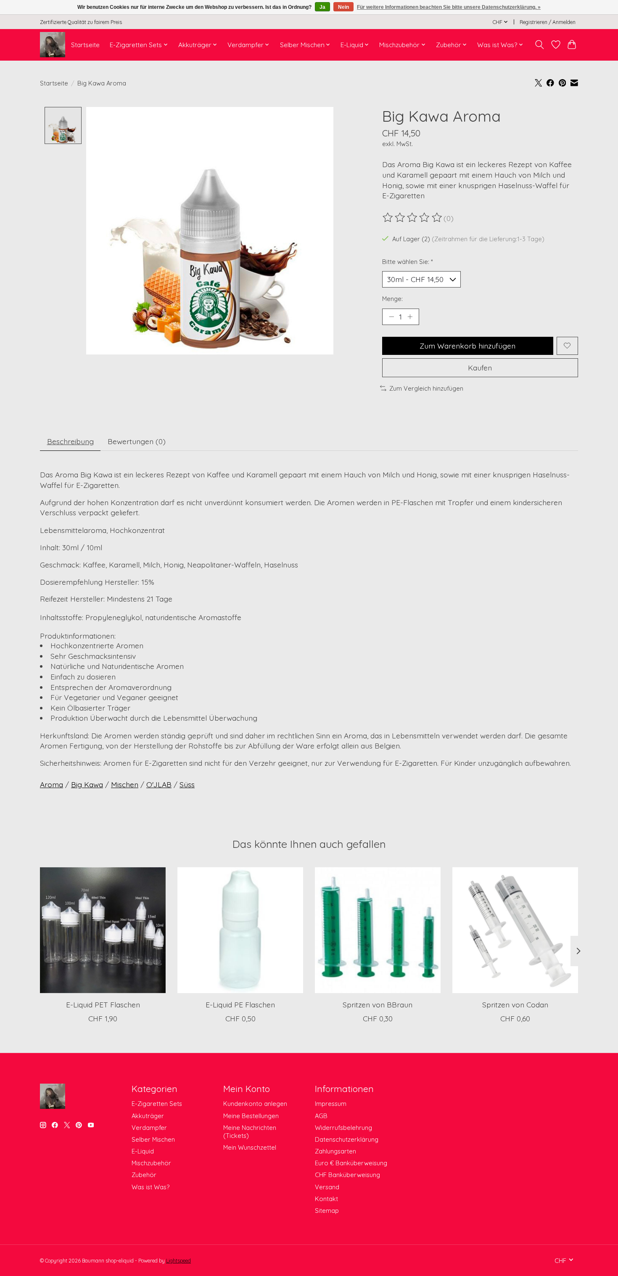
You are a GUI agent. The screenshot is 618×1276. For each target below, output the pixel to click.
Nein (343, 7)
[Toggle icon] (539, 44)
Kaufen (480, 367)
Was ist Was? (150, 1187)
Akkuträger (148, 1116)
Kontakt (326, 1199)
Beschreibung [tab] (70, 441)
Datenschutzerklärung (346, 1139)
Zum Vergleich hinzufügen (426, 388)
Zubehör (144, 1175)
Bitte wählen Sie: (407, 262)
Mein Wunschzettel (249, 1147)
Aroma (51, 784)
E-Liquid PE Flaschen (240, 1004)
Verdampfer (149, 1128)
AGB (321, 1116)
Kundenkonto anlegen (255, 1104)
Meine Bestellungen (251, 1116)
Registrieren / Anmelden (548, 22)
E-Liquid (143, 1151)
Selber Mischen (153, 1139)
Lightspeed (178, 1260)
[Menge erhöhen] (410, 316)
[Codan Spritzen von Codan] (515, 930)
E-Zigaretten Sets (157, 1104)
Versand (327, 1187)
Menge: (392, 299)
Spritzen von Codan (515, 1004)
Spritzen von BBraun (377, 1004)
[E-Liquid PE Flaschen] (240, 930)
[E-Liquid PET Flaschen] (103, 930)
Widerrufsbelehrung (343, 1128)
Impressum (330, 1104)
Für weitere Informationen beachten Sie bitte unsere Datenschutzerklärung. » (449, 7)
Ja (322, 7)
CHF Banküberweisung (347, 1175)
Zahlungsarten (335, 1151)
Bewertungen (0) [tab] (137, 441)
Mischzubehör (151, 1163)
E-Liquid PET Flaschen (103, 1004)
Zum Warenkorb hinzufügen (467, 345)
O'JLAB (159, 784)
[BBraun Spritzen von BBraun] (378, 930)
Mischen (124, 784)
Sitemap (327, 1211)
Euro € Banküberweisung (351, 1163)
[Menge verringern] (391, 316)
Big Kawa (87, 784)
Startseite (85, 45)
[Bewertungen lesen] (413, 217)
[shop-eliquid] (52, 44)
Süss (187, 784)
